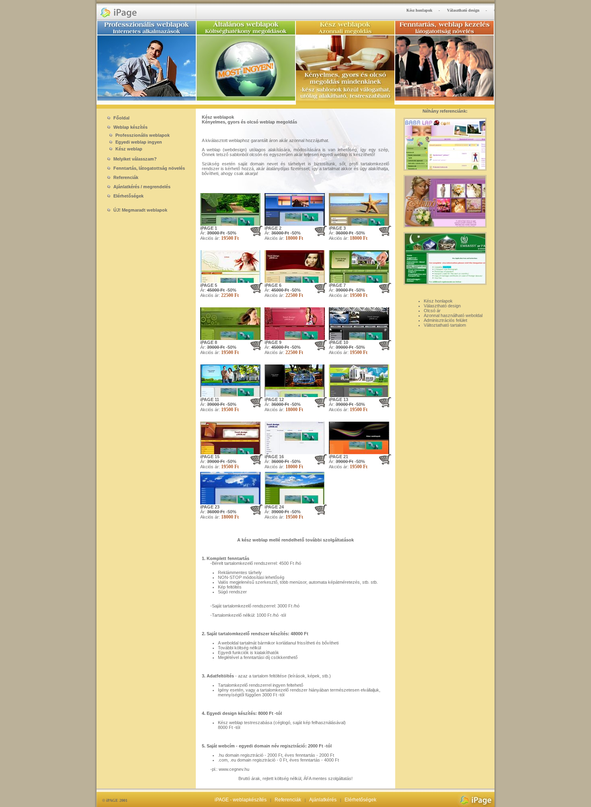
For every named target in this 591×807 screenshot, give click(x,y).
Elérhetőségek (128, 196)
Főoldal (120, 117)
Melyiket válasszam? (134, 158)
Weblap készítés (130, 127)
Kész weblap (128, 148)
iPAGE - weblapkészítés (241, 800)
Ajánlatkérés (323, 800)
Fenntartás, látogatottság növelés (148, 168)
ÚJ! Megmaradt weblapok (139, 210)
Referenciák (125, 177)
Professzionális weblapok (142, 135)
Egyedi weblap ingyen (138, 142)
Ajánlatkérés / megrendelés (141, 186)
